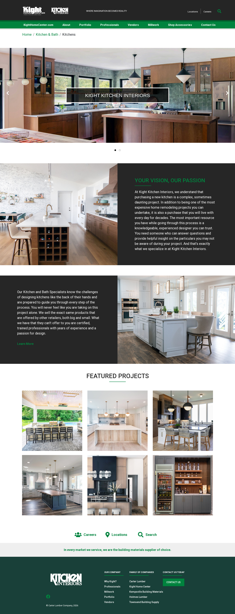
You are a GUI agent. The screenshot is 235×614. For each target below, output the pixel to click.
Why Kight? (110, 581)
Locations (193, 11)
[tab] (115, 150)
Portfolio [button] (85, 25)
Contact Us (173, 582)
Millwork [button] (153, 25)
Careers (207, 11)
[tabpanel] (117, 95)
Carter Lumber (137, 581)
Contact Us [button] (208, 25)
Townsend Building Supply (144, 602)
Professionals (112, 586)
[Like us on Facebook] (49, 596)
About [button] (66, 25)
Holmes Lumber (138, 597)
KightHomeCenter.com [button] (38, 25)
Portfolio (109, 597)
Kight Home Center (140, 586)
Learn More (25, 344)
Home (27, 34)
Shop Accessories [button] (180, 25)
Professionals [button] (109, 25)
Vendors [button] (133, 25)
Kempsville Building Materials (146, 591)
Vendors (109, 602)
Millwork (109, 591)
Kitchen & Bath (47, 34)
